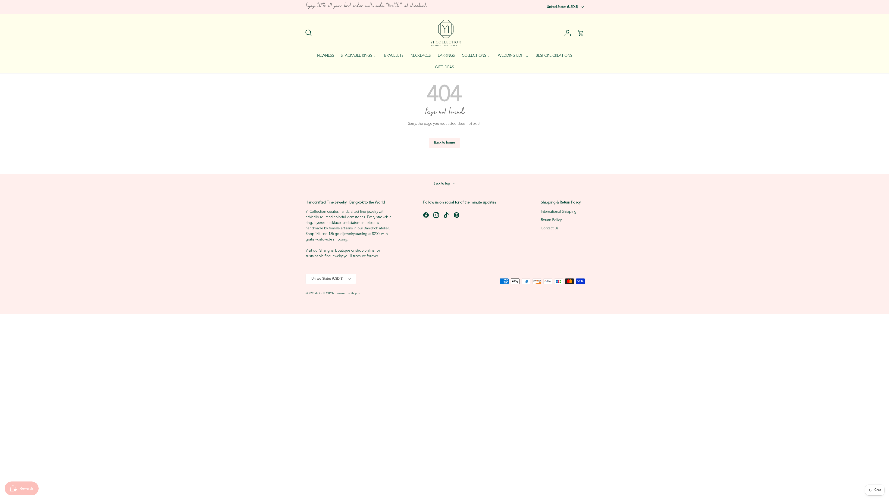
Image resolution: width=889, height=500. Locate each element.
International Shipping (558, 212)
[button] (581, 33)
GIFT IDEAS (444, 67)
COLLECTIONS (474, 56)
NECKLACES (420, 56)
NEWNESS (325, 56)
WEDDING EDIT (511, 56)
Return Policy (551, 220)
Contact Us (549, 228)
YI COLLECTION (324, 293)
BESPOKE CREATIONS (554, 56)
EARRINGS (446, 56)
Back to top (442, 183)
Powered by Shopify (348, 293)
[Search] (308, 32)
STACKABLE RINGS (356, 56)
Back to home (444, 142)
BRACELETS (394, 56)
